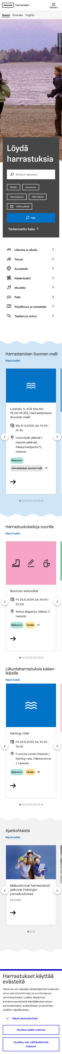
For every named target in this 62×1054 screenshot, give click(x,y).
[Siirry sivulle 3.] (25, 501)
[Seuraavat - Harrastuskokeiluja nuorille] (57, 602)
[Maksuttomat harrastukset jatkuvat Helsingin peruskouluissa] (31, 885)
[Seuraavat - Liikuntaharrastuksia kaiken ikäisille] (57, 746)
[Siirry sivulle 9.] (42, 501)
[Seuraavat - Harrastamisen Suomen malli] (57, 437)
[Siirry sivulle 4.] (28, 501)
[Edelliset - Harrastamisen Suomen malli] (5, 437)
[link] (8, 5)
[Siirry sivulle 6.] (34, 501)
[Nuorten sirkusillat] (31, 596)
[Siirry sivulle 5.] (31, 501)
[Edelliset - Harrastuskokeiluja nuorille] (5, 602)
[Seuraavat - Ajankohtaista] (57, 890)
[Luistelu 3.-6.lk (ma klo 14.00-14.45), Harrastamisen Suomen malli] (31, 431)
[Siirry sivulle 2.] (23, 501)
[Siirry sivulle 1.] (20, 501)
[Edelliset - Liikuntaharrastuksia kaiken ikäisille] (5, 746)
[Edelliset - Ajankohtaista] (5, 890)
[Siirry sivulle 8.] (39, 501)
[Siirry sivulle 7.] (36, 501)
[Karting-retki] (31, 740)
